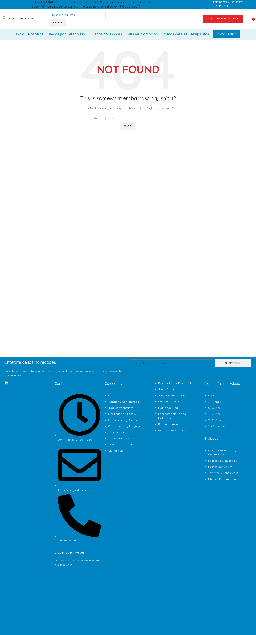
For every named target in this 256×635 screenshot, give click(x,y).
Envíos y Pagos (226, 34)
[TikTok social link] (14, 8)
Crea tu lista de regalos (223, 18)
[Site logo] (19, 18)
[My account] (247, 18)
